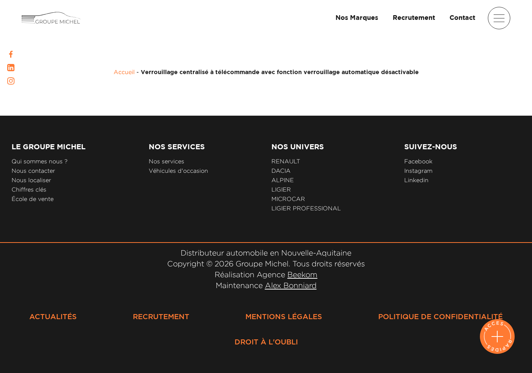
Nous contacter (33, 171)
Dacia (281, 171)
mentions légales (283, 317)
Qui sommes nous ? (40, 161)
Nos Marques (356, 18)
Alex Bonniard (291, 285)
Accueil (124, 72)
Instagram (418, 171)
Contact (462, 18)
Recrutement (414, 18)
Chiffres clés (29, 189)
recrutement (161, 317)
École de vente (33, 199)
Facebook (418, 161)
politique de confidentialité (440, 317)
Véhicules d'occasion (178, 171)
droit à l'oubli (266, 342)
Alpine (282, 180)
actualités (53, 317)
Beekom (302, 274)
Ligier (281, 189)
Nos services (166, 161)
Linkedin (416, 180)
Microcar (288, 199)
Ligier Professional (306, 208)
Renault (285, 161)
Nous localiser (31, 180)
